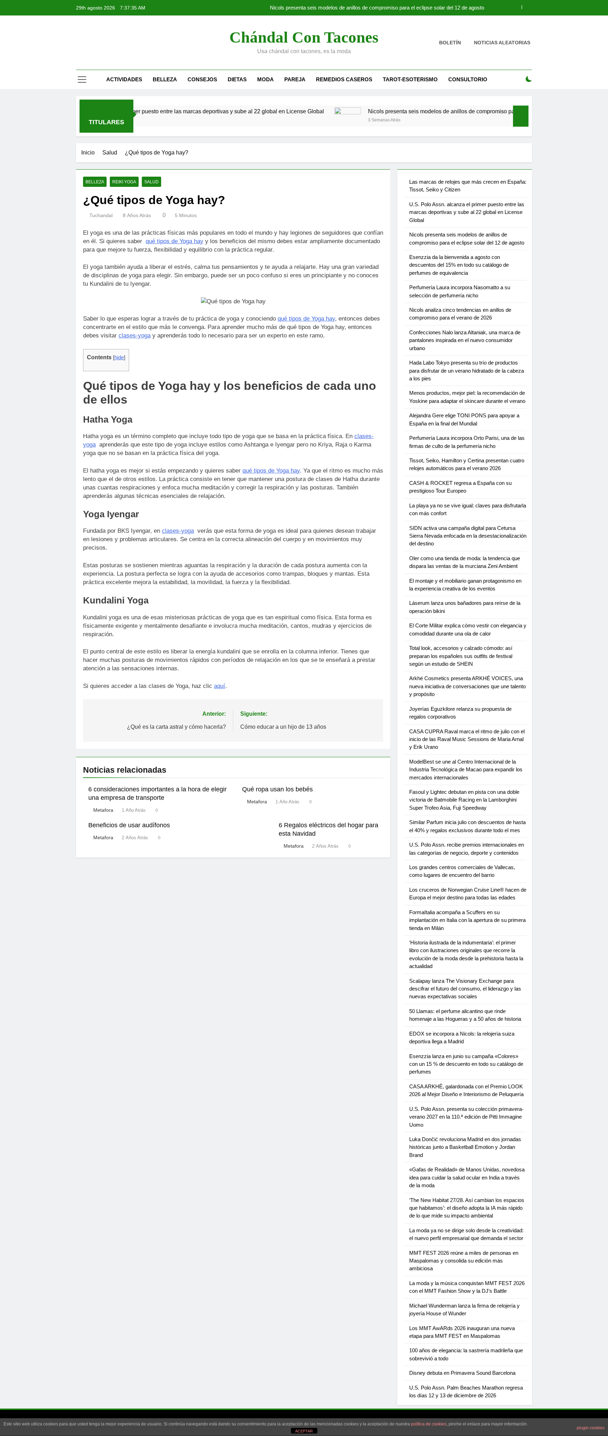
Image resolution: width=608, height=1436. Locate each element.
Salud (151, 181)
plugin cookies (590, 1427)
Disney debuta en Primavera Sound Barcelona (462, 1373)
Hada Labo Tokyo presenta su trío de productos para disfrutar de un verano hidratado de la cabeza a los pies (466, 370)
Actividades (124, 79)
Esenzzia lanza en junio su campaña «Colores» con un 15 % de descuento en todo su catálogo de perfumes (466, 1064)
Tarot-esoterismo (410, 79)
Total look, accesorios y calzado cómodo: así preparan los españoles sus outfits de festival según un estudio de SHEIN (460, 656)
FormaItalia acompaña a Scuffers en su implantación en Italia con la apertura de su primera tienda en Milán (467, 920)
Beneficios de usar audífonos (129, 825)
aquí (219, 686)
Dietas (237, 79)
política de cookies (428, 1424)
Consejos (202, 79)
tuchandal (101, 215)
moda (265, 79)
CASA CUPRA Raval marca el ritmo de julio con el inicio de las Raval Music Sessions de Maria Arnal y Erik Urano (467, 739)
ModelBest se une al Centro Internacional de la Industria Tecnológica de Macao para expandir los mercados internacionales (465, 769)
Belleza (165, 79)
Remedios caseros (344, 79)
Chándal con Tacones (304, 37)
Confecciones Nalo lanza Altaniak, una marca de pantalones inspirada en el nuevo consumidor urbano (464, 340)
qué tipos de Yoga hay (174, 241)
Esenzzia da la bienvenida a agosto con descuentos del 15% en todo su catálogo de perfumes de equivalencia (459, 265)
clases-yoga (135, 335)
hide (119, 357)
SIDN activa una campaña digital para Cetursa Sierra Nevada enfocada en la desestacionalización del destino (467, 536)
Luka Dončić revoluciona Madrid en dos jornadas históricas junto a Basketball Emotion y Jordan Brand (465, 1147)
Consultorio (467, 79)
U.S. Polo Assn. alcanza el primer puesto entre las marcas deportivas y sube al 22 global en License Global (152, 111)
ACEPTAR (304, 1431)
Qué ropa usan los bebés (277, 789)
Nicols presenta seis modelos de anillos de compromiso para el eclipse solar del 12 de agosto (377, 8)
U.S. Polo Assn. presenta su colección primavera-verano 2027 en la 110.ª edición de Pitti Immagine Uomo (466, 1117)
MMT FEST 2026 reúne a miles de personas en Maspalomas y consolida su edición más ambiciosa (463, 1261)
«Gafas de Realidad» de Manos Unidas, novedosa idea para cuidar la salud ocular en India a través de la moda (467, 1177)
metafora (103, 810)
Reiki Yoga (124, 181)
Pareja (294, 79)
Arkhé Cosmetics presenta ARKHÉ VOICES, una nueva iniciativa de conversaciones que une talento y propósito (467, 686)
